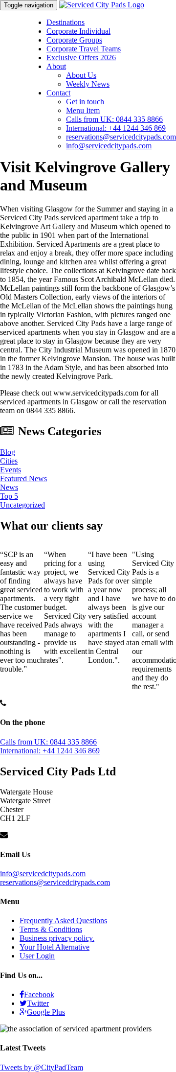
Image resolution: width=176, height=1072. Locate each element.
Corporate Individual (78, 31)
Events (10, 470)
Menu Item (83, 110)
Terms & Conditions (51, 929)
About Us (81, 75)
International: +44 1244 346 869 (116, 128)
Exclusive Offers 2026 (81, 57)
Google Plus (46, 1012)
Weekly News (88, 84)
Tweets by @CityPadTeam (41, 1067)
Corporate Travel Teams (83, 49)
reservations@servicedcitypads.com (121, 137)
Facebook (39, 994)
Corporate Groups (74, 40)
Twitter (38, 1003)
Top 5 (9, 496)
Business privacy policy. (57, 938)
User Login (37, 956)
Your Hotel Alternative (54, 947)
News (9, 487)
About (56, 66)
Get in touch (85, 101)
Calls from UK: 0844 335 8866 (114, 119)
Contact (58, 93)
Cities (9, 461)
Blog (7, 452)
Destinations (65, 22)
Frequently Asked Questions (63, 920)
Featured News (23, 478)
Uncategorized (22, 505)
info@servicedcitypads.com (109, 145)
